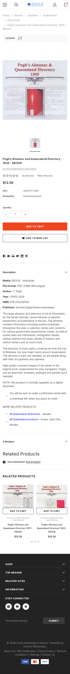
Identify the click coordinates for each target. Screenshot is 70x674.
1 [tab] (31, 541)
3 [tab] (38, 541)
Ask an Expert (33, 461)
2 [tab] (35, 541)
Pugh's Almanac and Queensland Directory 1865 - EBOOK (52, 528)
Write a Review (45, 175)
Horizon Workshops (34, 646)
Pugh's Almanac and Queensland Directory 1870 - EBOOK (18, 528)
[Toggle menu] (5, 5)
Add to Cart (18, 511)
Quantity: (7, 207)
